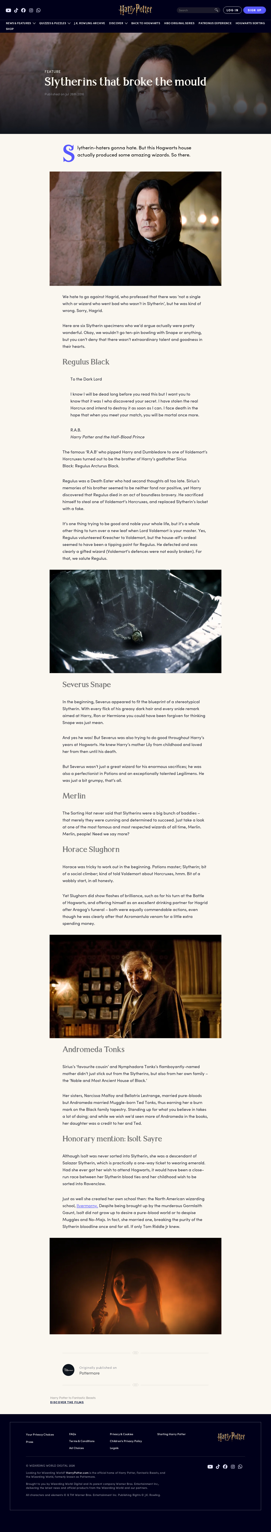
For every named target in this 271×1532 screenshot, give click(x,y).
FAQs (72, 1434)
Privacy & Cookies (121, 1434)
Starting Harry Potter (171, 1434)
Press (29, 1442)
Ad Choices (76, 1448)
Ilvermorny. (87, 1205)
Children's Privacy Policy (126, 1441)
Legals (114, 1448)
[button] (20, 24)
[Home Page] (135, 10)
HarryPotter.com (77, 1473)
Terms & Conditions (82, 1441)
